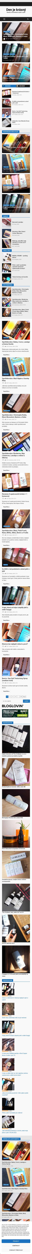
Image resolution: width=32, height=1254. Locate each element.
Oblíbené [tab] (22, 86)
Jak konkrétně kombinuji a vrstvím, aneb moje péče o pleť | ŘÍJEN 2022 (15, 1131)
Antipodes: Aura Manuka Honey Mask (6, 122)
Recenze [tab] (8, 86)
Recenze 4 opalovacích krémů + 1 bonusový (6, 93)
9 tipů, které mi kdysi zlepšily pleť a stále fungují (16, 595)
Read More (6, 354)
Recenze (11, 185)
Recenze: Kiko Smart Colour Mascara (6, 233)
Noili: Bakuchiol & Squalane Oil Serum (13, 848)
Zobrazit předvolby (16, 1250)
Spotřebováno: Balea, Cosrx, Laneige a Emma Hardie (16, 330)
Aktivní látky (6, 54)
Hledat (26, 701)
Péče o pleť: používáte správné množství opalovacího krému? (6, 267)
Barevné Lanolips (6, 223)
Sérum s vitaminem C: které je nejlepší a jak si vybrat (15, 999)
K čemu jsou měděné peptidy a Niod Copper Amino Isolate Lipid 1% (14, 1054)
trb (6, 38)
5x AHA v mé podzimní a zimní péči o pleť (6, 103)
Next (24, 696)
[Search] (27, 19)
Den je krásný (16, 10)
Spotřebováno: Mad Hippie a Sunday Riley (16, 163)
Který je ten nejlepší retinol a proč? (16, 72)
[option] (16, 31)
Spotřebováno (7, 29)
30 (21, 696)
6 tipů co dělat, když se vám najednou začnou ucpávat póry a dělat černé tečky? (15, 1074)
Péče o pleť (12, 54)
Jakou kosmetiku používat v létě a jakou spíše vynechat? (15, 1094)
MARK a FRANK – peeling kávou (6, 257)
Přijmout (16, 1241)
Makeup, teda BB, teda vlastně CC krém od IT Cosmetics (6, 243)
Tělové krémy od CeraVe (6, 277)
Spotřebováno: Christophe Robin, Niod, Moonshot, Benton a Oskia (6, 291)
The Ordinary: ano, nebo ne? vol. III (12, 912)
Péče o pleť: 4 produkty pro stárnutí (12, 1113)
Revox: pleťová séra (8, 943)
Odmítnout (16, 1245)
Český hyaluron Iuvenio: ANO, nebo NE (13, 787)
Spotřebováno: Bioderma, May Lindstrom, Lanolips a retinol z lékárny (14, 34)
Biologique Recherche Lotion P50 (12, 818)
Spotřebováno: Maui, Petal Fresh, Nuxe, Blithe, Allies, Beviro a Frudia (6, 312)
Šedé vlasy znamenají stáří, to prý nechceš (14, 1017)
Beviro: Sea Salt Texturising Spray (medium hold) (6, 112)
